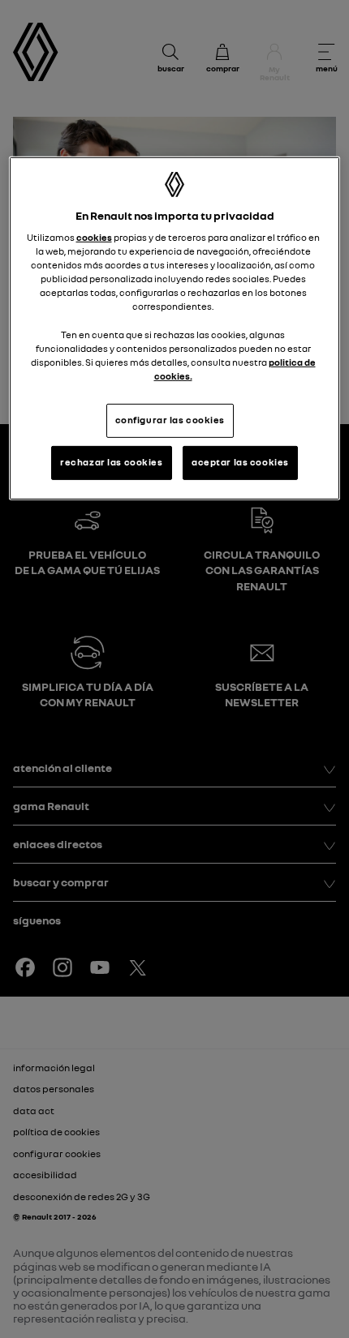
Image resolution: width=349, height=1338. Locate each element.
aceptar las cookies (240, 462)
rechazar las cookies (111, 462)
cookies (94, 237)
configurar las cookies (170, 420)
